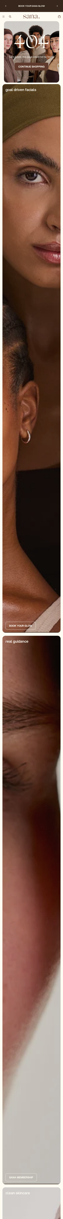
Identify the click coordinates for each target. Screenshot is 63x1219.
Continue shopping (31, 66)
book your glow (20, 625)
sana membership (21, 1177)
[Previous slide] (5, 6)
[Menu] (3, 16)
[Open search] (10, 16)
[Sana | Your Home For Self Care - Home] (31, 16)
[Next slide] (57, 6)
